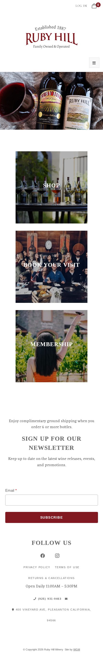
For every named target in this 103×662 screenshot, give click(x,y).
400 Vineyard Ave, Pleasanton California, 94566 (52, 615)
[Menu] (94, 62)
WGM (76, 649)
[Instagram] (57, 555)
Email (9, 490)
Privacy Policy (36, 567)
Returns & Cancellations (51, 578)
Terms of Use (67, 567)
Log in (81, 5)
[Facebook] (42, 555)
